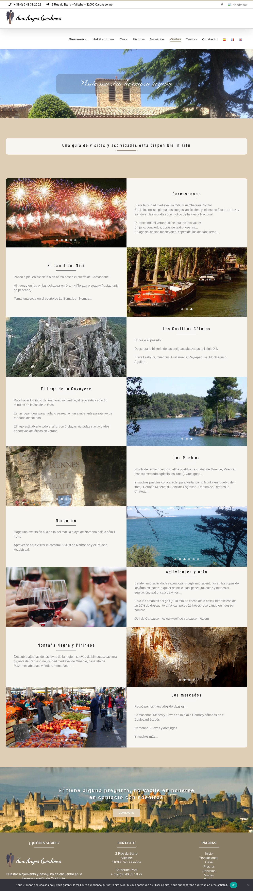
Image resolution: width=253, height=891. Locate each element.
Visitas (209, 875)
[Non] (248, 885)
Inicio (209, 853)
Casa (209, 862)
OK (234, 884)
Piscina (209, 866)
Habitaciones (209, 858)
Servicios (208, 871)
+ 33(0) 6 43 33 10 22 (126, 874)
